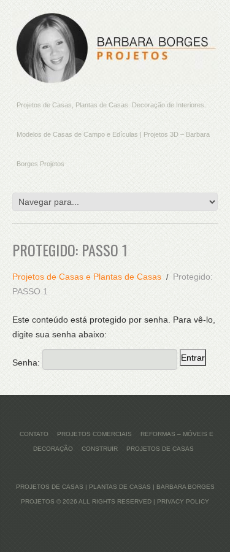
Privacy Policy (183, 501)
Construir (100, 448)
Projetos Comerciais (94, 434)
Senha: (27, 362)
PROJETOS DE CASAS (160, 448)
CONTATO (34, 434)
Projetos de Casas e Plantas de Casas (86, 277)
